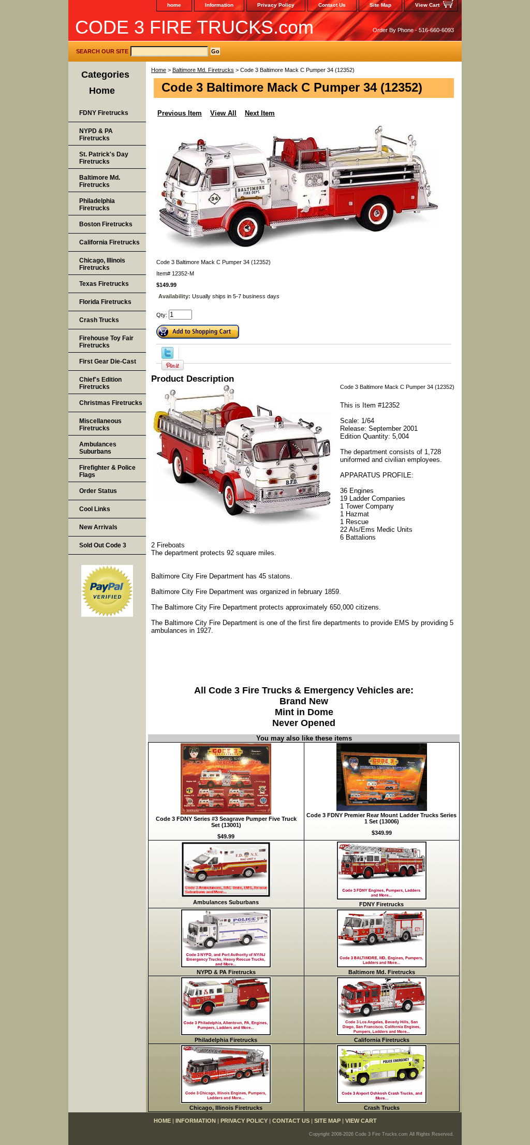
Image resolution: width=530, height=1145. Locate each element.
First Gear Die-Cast (107, 361)
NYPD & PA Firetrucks (226, 972)
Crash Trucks (382, 1108)
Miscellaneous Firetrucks (100, 424)
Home (158, 70)
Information (219, 5)
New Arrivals (98, 527)
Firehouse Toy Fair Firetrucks (106, 342)
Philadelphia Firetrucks (226, 1040)
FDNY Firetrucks (381, 904)
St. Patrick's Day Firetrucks (103, 158)
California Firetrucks (381, 1040)
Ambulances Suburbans (226, 902)
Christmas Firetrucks (110, 403)
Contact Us (332, 5)
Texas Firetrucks (104, 283)
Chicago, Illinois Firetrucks (225, 1108)
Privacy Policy (276, 5)
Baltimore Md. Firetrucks (203, 70)
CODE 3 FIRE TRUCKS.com (194, 27)
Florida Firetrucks (105, 302)
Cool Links (94, 509)
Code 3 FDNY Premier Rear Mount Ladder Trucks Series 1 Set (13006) (381, 818)
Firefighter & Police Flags (107, 471)
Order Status (98, 491)
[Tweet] (167, 357)
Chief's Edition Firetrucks (100, 383)
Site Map (380, 5)
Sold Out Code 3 (102, 545)
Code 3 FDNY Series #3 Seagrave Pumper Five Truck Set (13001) (226, 822)
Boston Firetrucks (105, 224)
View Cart (427, 5)
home (174, 5)
